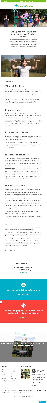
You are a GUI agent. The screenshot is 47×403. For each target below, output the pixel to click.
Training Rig (30, 142)
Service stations (14, 374)
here (27, 245)
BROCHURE (23, 350)
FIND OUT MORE (23, 317)
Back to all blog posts (11, 250)
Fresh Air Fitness (23, 6)
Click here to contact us (23, 269)
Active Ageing (14, 382)
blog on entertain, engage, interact (19, 213)
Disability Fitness (5, 382)
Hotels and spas (14, 373)
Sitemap (13, 383)
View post (34, 385)
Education (3, 369)
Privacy (15, 396)
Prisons (12, 376)
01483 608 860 (29, 1)
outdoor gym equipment (26, 232)
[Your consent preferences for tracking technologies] (1, 302)
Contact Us (42, 401)
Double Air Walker (33, 123)
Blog (19, 396)
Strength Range (22, 205)
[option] (23, 18)
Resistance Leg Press (10, 168)
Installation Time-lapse (23, 294)
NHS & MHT (3, 374)
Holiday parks (4, 376)
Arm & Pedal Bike (37, 99)
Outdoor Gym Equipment (27, 396)
